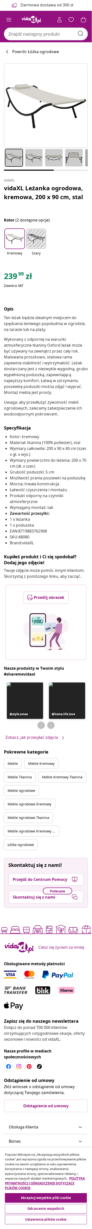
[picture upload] (46, 631)
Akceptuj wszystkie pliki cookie (46, 1198)
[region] (46, 1186)
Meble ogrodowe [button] (21, 790)
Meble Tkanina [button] (20, 777)
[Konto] (59, 19)
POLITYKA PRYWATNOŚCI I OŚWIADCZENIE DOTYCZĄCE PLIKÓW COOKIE (45, 1183)
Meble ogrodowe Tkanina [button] (28, 817)
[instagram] (18, 1066)
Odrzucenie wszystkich (45, 1208)
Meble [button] (13, 763)
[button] (14, 245)
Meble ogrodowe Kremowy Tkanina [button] (33, 831)
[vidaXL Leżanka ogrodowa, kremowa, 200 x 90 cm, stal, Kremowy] (45, 105)
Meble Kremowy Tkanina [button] (62, 777)
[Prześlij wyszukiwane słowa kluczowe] (80, 33)
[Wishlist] (71, 19)
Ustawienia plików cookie (46, 1219)
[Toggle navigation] (9, 20)
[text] (18, 277)
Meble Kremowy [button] (41, 763)
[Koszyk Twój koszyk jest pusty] (83, 19)
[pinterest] (29, 1066)
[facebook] (8, 1066)
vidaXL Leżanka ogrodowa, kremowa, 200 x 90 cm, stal (43, 192)
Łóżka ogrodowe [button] (21, 844)
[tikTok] (39, 1066)
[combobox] (46, 34)
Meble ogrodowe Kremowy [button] (29, 804)
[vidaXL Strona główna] (31, 19)
